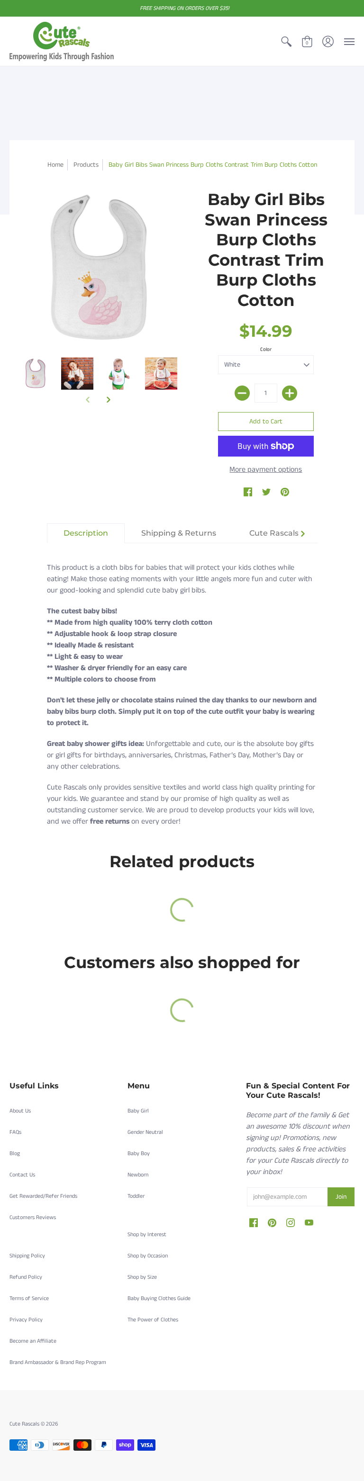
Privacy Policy (26, 1320)
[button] (286, 41)
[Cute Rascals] (61, 41)
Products (86, 165)
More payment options (265, 469)
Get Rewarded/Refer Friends (43, 1196)
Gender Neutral (145, 1132)
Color (266, 349)
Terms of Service (29, 1298)
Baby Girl (138, 1111)
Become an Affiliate (32, 1341)
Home (55, 165)
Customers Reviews (32, 1217)
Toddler (136, 1196)
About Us (20, 1111)
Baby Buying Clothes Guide (159, 1298)
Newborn (137, 1175)
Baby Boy (138, 1153)
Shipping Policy (27, 1256)
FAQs (15, 1132)
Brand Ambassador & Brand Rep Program (57, 1362)
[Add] (289, 393)
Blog (14, 1153)
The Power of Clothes (152, 1320)
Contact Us (22, 1175)
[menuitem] (286, 41)
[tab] (86, 533)
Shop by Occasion (147, 1256)
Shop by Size (142, 1277)
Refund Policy (25, 1277)
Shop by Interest (146, 1234)
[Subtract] (242, 393)
